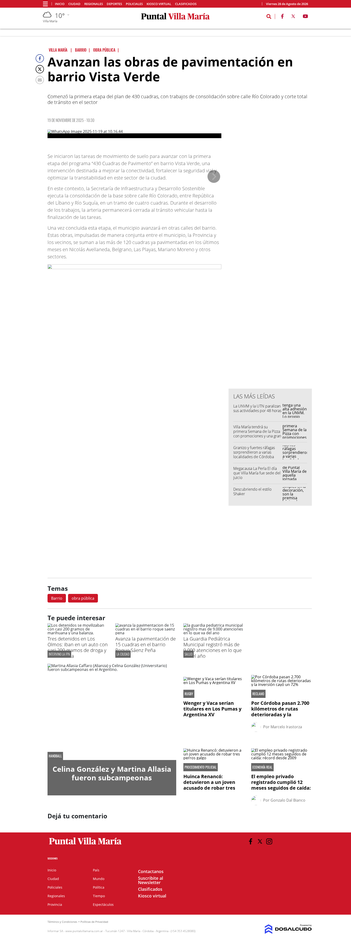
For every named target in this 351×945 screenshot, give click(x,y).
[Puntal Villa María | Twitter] (293, 17)
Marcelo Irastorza (286, 726)
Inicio (59, 3)
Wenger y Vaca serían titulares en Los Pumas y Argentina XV (212, 709)
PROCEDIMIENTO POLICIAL (201, 767)
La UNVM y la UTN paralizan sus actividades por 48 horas (257, 408)
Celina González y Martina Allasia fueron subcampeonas (112, 773)
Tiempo (99, 896)
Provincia (55, 904)
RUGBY (189, 693)
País (96, 870)
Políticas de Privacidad (94, 921)
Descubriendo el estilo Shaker (252, 491)
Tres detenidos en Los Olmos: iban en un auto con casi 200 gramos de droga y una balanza (78, 647)
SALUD (188, 654)
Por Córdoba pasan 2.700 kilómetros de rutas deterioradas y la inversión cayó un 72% (280, 711)
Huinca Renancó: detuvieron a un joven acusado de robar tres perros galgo (209, 785)
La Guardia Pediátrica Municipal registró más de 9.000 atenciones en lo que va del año (212, 647)
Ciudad (74, 3)
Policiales (134, 3)
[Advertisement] (270, 288)
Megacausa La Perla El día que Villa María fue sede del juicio (257, 473)
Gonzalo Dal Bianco (288, 800)
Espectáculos (103, 904)
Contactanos (151, 871)
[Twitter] (40, 69)
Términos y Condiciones (62, 921)
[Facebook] (40, 58)
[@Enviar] (40, 80)
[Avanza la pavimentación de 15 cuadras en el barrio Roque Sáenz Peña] (145, 632)
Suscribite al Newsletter (150, 880)
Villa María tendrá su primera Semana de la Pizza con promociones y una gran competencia (257, 433)
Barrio (56, 598)
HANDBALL (55, 756)
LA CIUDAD (123, 654)
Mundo (98, 878)
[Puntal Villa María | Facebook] (282, 17)
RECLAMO (258, 693)
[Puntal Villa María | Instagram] (269, 841)
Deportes (114, 3)
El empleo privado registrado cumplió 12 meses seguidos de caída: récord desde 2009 (281, 785)
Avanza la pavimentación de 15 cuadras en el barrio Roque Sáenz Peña (145, 644)
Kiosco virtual (159, 3)
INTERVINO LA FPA (59, 654)
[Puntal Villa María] (85, 844)
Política (98, 887)
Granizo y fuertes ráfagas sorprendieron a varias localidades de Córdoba (254, 452)
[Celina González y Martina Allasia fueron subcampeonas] (112, 712)
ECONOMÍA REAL (262, 767)
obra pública (83, 598)
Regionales (93, 3)
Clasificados (186, 3)
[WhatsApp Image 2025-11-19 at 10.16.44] (134, 134)
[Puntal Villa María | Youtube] (305, 17)
